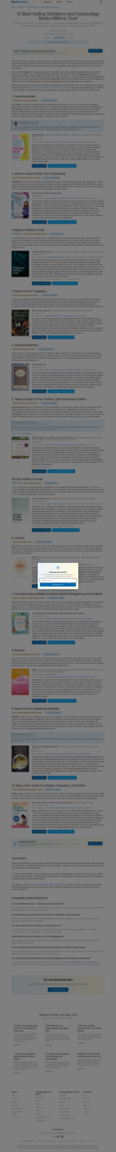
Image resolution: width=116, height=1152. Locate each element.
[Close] (76, 565)
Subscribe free (57, 584)
